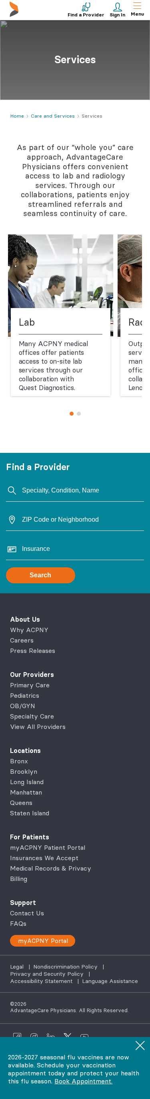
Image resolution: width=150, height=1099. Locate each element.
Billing (18, 879)
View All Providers (38, 727)
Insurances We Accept (44, 858)
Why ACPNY (29, 630)
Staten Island (29, 813)
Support (23, 903)
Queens (21, 803)
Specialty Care (32, 716)
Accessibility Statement (42, 981)
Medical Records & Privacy (50, 868)
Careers (22, 640)
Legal (17, 966)
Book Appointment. (83, 1081)
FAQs (18, 923)
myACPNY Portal (43, 941)
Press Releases (32, 651)
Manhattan (26, 792)
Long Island (27, 782)
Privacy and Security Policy (47, 973)
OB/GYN (22, 706)
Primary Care (30, 685)
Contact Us (27, 913)
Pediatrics (24, 695)
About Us (25, 619)
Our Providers (32, 675)
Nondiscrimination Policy (66, 966)
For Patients (29, 837)
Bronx (19, 761)
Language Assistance (110, 981)
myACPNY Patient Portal (47, 847)
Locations (25, 751)
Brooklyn (23, 771)
